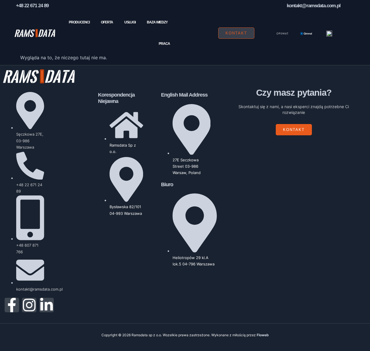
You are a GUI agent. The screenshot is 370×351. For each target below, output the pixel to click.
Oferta (107, 22)
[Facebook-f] (12, 305)
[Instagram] (29, 305)
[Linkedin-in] (46, 305)
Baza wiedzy (157, 22)
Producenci (79, 22)
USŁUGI (130, 22)
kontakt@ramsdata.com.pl (314, 5)
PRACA (164, 44)
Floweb (263, 335)
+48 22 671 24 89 (32, 5)
